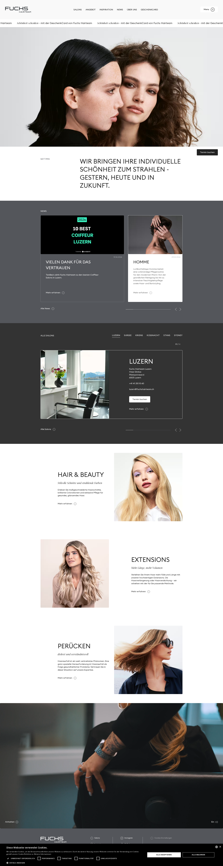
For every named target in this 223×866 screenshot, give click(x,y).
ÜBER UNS (132, 10)
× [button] (220, 847)
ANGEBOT (91, 10)
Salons (97, 838)
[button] (176, 309)
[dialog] (111, 855)
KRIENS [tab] (139, 335)
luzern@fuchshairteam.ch (141, 389)
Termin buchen (207, 152)
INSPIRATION (106, 10)
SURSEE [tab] (128, 335)
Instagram (129, 838)
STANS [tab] (167, 335)
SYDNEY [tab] (178, 335)
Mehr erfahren (136, 409)
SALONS (78, 10)
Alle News (45, 308)
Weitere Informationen (42, 854)
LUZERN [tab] (116, 335)
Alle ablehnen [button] (198, 855)
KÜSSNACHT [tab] (153, 335)
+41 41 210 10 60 (136, 383)
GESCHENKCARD (149, 10)
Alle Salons (46, 429)
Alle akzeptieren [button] (164, 855)
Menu (207, 9)
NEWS (120, 10)
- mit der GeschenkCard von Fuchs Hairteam (110, 23)
